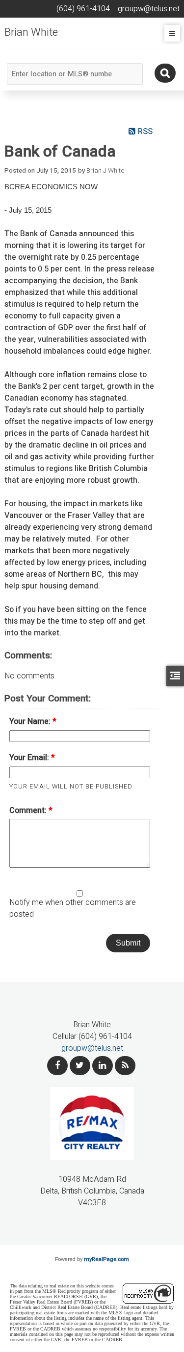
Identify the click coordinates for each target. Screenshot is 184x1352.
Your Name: (31, 721)
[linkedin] (102, 1065)
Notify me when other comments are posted (72, 908)
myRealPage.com (106, 1259)
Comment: (29, 810)
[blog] (125, 1065)
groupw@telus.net (92, 1048)
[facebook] (57, 1065)
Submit (128, 943)
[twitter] (80, 1065)
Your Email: (30, 758)
